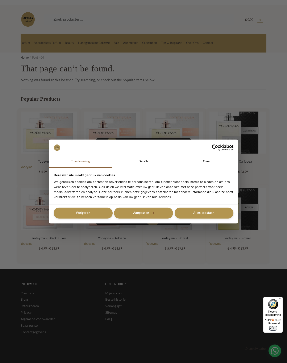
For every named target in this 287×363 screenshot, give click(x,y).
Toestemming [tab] (80, 161)
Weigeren (83, 212)
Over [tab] (206, 161)
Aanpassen (141, 212)
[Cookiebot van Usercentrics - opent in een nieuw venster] (215, 148)
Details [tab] (143, 161)
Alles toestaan (204, 212)
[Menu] (280, 299)
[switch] (273, 328)
